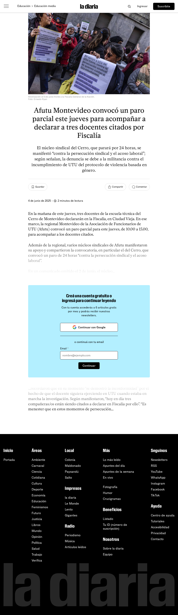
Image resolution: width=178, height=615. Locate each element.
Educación (23, 6)
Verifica (37, 560)
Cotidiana (38, 477)
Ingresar (142, 6)
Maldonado (73, 466)
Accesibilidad (160, 527)
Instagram (158, 483)
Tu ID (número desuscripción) (115, 527)
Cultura (37, 483)
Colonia (70, 460)
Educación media (45, 6)
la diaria (70, 498)
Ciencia (37, 472)
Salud (36, 549)
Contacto (157, 539)
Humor (107, 493)
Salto (68, 477)
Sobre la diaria (113, 548)
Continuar (89, 365)
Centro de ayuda (163, 515)
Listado (108, 519)
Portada (9, 460)
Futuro (36, 513)
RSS (154, 466)
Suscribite (163, 6)
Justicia (37, 519)
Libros (36, 525)
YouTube (157, 472)
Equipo (107, 554)
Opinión (37, 537)
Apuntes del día (114, 466)
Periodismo (72, 535)
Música (70, 541)
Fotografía (110, 487)
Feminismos (40, 507)
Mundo (37, 531)
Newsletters (159, 460)
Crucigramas (112, 499)
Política (37, 543)
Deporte (37, 489)
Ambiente (38, 460)
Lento (69, 509)
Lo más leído (111, 460)
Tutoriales (157, 521)
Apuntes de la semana (118, 472)
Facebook (158, 489)
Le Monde (72, 503)
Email (64, 348)
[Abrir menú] (6, 6)
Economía (38, 495)
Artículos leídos (75, 547)
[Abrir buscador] (129, 6)
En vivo (108, 477)
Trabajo (37, 554)
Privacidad (158, 533)
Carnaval (38, 466)
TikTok (155, 495)
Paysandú (72, 472)
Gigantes (71, 515)
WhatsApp (158, 477)
